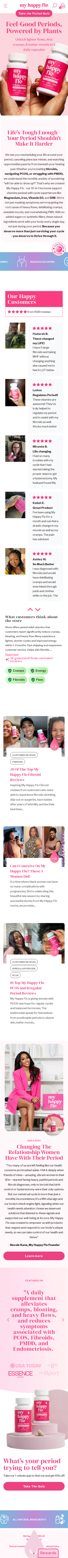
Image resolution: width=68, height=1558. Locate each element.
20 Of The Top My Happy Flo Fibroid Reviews (25, 774)
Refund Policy (52, 1546)
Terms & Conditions (18, 1546)
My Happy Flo (33, 1289)
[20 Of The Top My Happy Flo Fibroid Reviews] (34, 736)
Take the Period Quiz (34, 13)
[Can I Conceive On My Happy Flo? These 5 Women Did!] (34, 846)
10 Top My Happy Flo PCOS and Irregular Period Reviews (27, 988)
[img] (17, 311)
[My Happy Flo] (34, 5)
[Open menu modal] (7, 6)
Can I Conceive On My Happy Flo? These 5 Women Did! (28, 871)
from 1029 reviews (39, 311)
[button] (30, 610)
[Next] (60, 1320)
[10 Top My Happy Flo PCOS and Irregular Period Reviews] (34, 943)
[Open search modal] (54, 6)
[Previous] (6, 1320)
